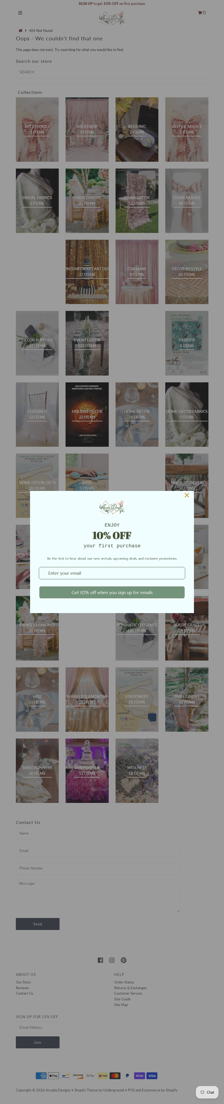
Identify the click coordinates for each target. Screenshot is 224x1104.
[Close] (187, 495)
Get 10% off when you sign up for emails (112, 592)
